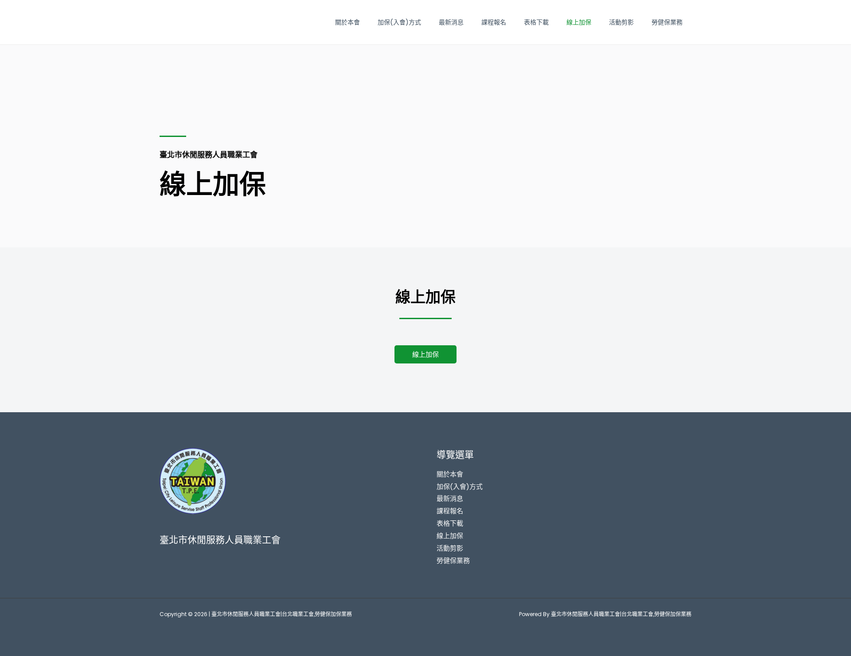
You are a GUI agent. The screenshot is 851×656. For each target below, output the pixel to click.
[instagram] (163, 559)
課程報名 (493, 22)
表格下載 (536, 22)
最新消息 (451, 22)
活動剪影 (621, 22)
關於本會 (347, 22)
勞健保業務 (667, 22)
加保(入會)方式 (399, 22)
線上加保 (578, 22)
